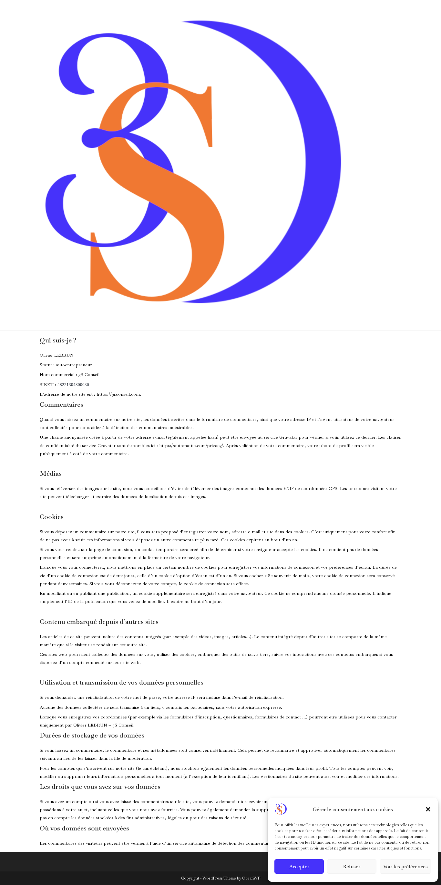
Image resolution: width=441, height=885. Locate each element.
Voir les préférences (405, 866)
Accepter (299, 866)
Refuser (351, 866)
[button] (428, 809)
